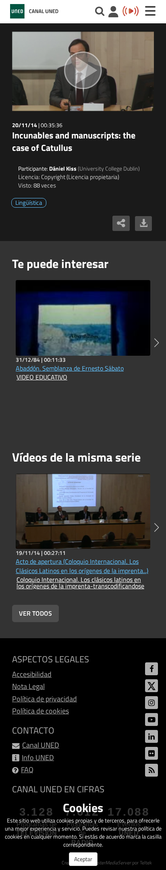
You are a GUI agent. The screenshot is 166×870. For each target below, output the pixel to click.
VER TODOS (35, 613)
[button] (156, 343)
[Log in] (113, 12)
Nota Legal (28, 686)
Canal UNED (40, 745)
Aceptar (83, 859)
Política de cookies (40, 710)
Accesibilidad (32, 674)
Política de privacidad (44, 698)
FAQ (27, 769)
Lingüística (28, 202)
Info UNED (38, 757)
